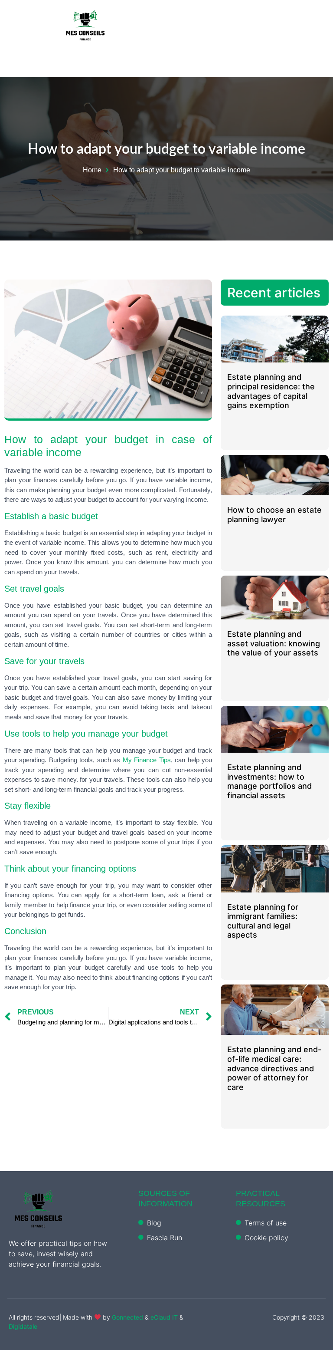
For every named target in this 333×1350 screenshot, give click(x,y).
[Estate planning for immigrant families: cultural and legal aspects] (275, 868)
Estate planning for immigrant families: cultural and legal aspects (262, 921)
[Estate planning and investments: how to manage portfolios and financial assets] (275, 729)
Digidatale (23, 1326)
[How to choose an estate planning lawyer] (275, 475)
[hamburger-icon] (319, 27)
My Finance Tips (147, 760)
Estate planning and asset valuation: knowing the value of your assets (273, 643)
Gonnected (127, 1317)
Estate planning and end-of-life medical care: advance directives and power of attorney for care (274, 1068)
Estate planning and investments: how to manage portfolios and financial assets (269, 781)
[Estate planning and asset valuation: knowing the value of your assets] (275, 597)
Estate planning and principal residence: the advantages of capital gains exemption (271, 391)
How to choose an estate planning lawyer (274, 514)
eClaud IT (165, 1317)
